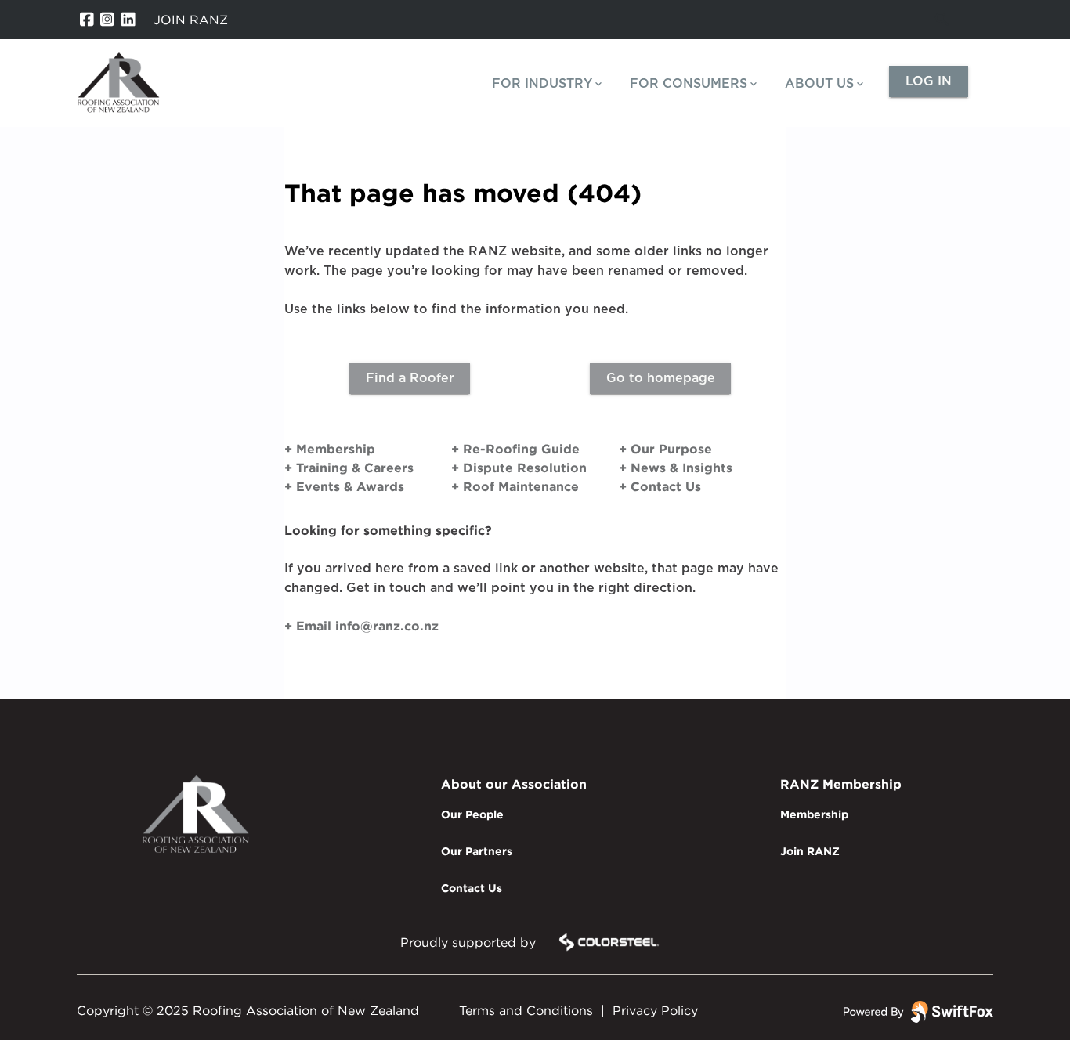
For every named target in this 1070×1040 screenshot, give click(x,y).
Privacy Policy (655, 1010)
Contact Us (471, 888)
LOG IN (929, 81)
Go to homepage (660, 378)
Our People (472, 814)
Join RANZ (810, 851)
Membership (814, 814)
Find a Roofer (410, 378)
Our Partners (476, 851)
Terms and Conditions (526, 1010)
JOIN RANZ (191, 20)
